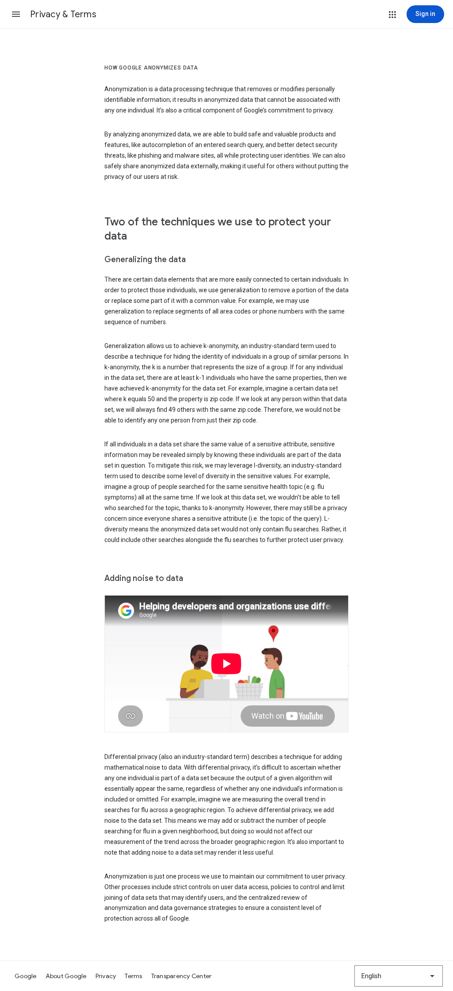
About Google (66, 976)
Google (26, 976)
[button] (16, 14)
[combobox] (398, 976)
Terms (133, 976)
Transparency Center (181, 976)
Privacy (106, 976)
